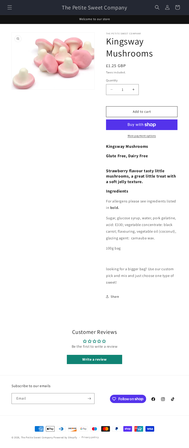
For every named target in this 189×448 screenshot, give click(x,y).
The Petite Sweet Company (37, 437)
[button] (10, 7)
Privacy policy (90, 437)
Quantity (112, 80)
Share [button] (115, 296)
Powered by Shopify (65, 437)
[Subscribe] (89, 398)
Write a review (94, 359)
